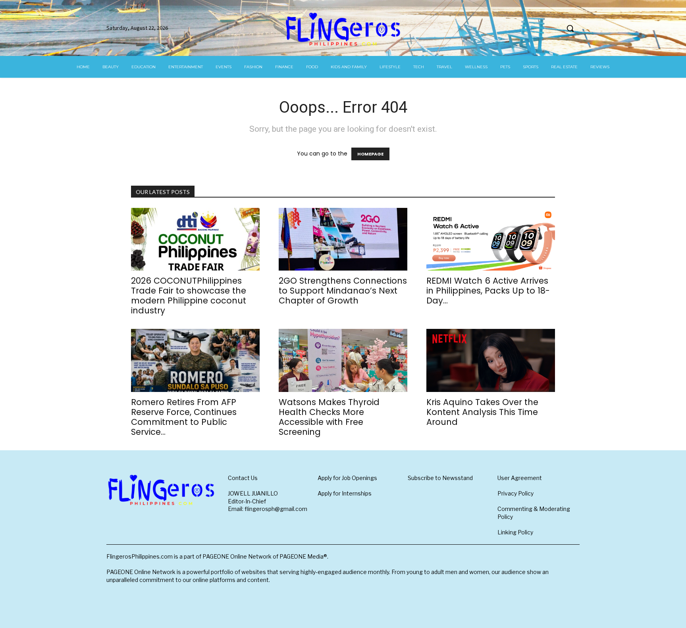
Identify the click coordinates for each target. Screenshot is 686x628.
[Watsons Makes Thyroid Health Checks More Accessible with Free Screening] (343, 360)
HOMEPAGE (370, 154)
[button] (570, 28)
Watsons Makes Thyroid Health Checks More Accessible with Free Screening (329, 417)
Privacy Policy (515, 493)
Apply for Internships (345, 493)
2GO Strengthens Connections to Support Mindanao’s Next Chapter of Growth (343, 290)
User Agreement (519, 477)
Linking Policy (515, 532)
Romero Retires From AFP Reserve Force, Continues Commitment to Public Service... (184, 417)
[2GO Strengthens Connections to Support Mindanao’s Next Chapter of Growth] (343, 239)
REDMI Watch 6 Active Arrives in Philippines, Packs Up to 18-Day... (488, 290)
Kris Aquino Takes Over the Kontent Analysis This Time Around (482, 412)
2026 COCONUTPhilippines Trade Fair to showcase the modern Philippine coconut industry (188, 295)
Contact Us (243, 477)
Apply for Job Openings (347, 477)
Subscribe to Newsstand (440, 477)
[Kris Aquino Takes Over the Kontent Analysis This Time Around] (490, 360)
